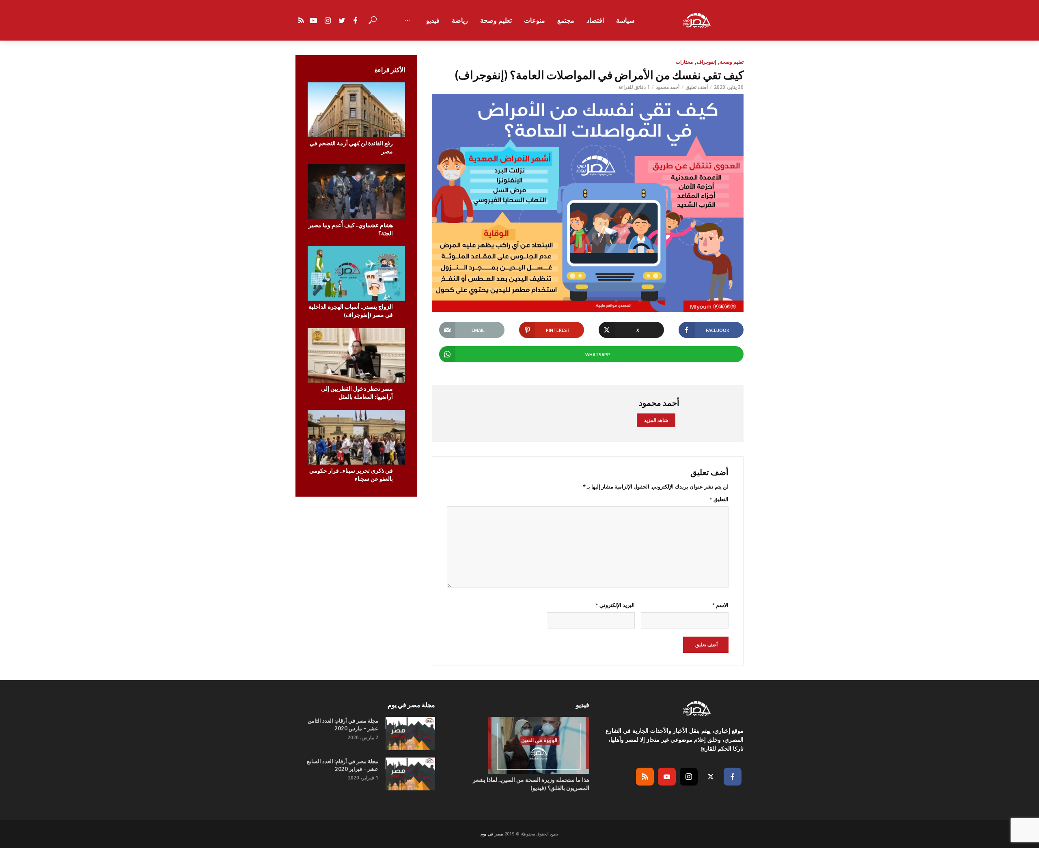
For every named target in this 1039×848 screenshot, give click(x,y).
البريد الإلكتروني (614, 605)
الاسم (720, 605)
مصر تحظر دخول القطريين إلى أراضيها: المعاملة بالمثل (357, 392)
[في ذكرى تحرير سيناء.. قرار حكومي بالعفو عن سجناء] (356, 437)
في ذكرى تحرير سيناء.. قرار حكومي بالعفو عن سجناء (351, 474)
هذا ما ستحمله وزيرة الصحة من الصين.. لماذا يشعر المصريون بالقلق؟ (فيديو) (531, 783)
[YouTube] (667, 777)
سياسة (625, 20)
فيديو (433, 20)
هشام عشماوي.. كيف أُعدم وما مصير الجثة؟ (350, 229)
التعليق (719, 499)
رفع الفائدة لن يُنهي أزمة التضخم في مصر (351, 147)
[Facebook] (733, 777)
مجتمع (565, 20)
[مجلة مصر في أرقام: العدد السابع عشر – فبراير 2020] (410, 774)
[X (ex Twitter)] (711, 777)
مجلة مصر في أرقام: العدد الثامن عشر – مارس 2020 (343, 724)
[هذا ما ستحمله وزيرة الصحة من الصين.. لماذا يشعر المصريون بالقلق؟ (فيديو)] (519, 745)
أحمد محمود (667, 87)
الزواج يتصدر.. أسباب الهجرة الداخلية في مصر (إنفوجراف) (350, 310)
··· (407, 20)
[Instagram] (689, 777)
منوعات (534, 20)
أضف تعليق (696, 87)
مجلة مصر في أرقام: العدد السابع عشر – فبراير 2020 (342, 765)
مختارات (684, 61)
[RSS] (645, 777)
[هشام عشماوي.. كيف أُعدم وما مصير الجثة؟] (356, 191)
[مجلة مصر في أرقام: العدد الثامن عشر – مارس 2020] (410, 733)
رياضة (460, 20)
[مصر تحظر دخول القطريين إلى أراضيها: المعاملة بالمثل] (356, 355)
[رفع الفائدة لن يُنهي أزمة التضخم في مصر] (356, 109)
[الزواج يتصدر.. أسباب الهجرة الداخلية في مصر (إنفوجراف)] (356, 273)
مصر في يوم (492, 834)
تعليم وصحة (496, 20)
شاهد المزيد (656, 420)
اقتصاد (595, 20)
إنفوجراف (706, 61)
